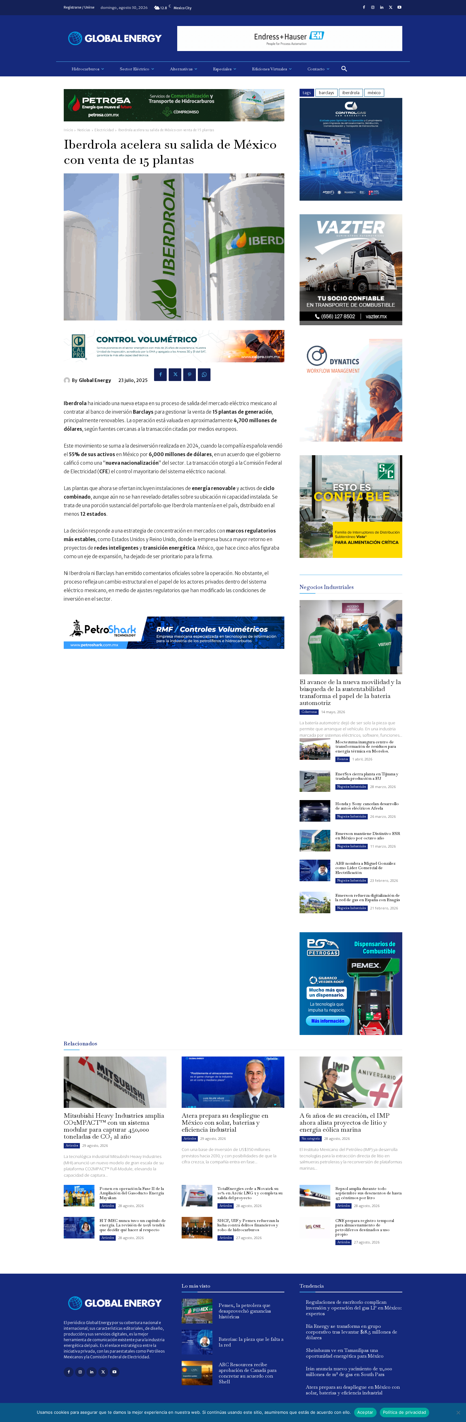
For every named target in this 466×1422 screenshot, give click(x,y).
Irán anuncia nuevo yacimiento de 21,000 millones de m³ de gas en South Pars (349, 1371)
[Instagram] (373, 7)
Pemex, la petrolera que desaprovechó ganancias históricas (245, 1311)
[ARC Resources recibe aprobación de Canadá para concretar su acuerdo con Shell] (197, 1373)
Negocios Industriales (351, 787)
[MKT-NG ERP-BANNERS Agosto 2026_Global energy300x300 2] (351, 199)
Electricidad (104, 130)
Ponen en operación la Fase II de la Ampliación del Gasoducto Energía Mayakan (132, 1193)
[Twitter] (390, 7)
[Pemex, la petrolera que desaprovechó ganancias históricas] (197, 1311)
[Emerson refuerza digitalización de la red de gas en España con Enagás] (315, 902)
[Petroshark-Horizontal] (174, 654)
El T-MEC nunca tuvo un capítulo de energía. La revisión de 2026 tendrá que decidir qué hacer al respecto (133, 1225)
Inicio (68, 130)
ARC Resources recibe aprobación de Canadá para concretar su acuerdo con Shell (247, 1373)
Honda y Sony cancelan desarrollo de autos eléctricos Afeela (367, 806)
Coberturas (309, 712)
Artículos (72, 1145)
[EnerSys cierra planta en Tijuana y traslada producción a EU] (315, 781)
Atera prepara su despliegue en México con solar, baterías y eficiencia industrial (225, 1122)
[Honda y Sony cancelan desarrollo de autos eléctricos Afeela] (315, 811)
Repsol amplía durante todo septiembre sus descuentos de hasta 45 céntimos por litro (368, 1193)
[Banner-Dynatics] (351, 440)
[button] (344, 69)
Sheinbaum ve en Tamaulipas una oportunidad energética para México (345, 1353)
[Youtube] (399, 7)
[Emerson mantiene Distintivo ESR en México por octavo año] (315, 840)
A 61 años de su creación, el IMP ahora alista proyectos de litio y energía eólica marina (345, 1122)
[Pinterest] (189, 374)
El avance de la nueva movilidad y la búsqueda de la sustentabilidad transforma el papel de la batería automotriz (350, 692)
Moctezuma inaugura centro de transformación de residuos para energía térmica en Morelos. (365, 746)
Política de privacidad (404, 1412)
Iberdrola (350, 92)
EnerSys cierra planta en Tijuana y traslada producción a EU (366, 776)
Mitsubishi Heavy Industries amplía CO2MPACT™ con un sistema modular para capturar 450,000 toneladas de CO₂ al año (114, 1126)
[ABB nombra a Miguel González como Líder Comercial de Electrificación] (315, 870)
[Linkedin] (382, 7)
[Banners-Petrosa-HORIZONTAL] (174, 126)
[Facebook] (364, 7)
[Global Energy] (68, 380)
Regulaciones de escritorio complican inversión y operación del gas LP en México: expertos (354, 1307)
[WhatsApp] (204, 374)
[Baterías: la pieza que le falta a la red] (197, 1342)
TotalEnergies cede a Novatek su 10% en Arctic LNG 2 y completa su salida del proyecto (249, 1193)
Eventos (342, 759)
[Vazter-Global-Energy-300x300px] (351, 323)
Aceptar (365, 1412)
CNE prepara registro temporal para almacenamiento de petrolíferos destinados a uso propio (364, 1227)
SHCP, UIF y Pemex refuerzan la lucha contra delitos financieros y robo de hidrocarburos (248, 1225)
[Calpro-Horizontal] (174, 367)
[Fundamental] (289, 38)
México (374, 92)
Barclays (326, 92)
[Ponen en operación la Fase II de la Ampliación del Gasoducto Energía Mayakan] (79, 1195)
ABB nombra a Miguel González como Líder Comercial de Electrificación (365, 868)
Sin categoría (310, 1138)
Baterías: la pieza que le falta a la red (251, 1342)
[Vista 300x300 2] (351, 556)
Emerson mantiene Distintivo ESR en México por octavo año (367, 836)
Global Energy (95, 380)
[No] (458, 1412)
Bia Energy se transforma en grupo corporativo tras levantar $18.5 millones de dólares (351, 1332)
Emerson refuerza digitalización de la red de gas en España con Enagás (367, 897)
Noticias (83, 130)
